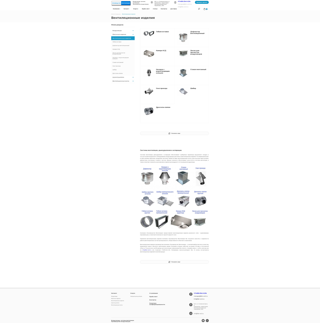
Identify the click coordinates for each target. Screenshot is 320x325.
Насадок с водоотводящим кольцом (120, 58)
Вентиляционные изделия (121, 38)
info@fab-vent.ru (146, 250)
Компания (116, 9)
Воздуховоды (117, 30)
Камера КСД (116, 49)
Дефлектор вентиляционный (120, 45)
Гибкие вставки (116, 41)
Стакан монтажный (117, 62)
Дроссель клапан (117, 73)
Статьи (155, 9)
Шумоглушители (118, 77)
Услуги (135, 9)
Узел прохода (116, 66)
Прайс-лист (146, 9)
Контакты (164, 9)
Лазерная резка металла (136, 296)
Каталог (126, 9)
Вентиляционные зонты (120, 81)
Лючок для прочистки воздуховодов (118, 53)
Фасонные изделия (119, 34)
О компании (153, 293)
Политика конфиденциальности (157, 303)
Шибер (114, 69)
